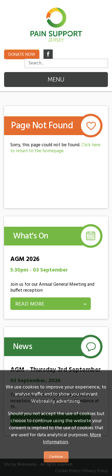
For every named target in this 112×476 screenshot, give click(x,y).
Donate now (21, 54)
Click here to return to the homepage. (55, 148)
